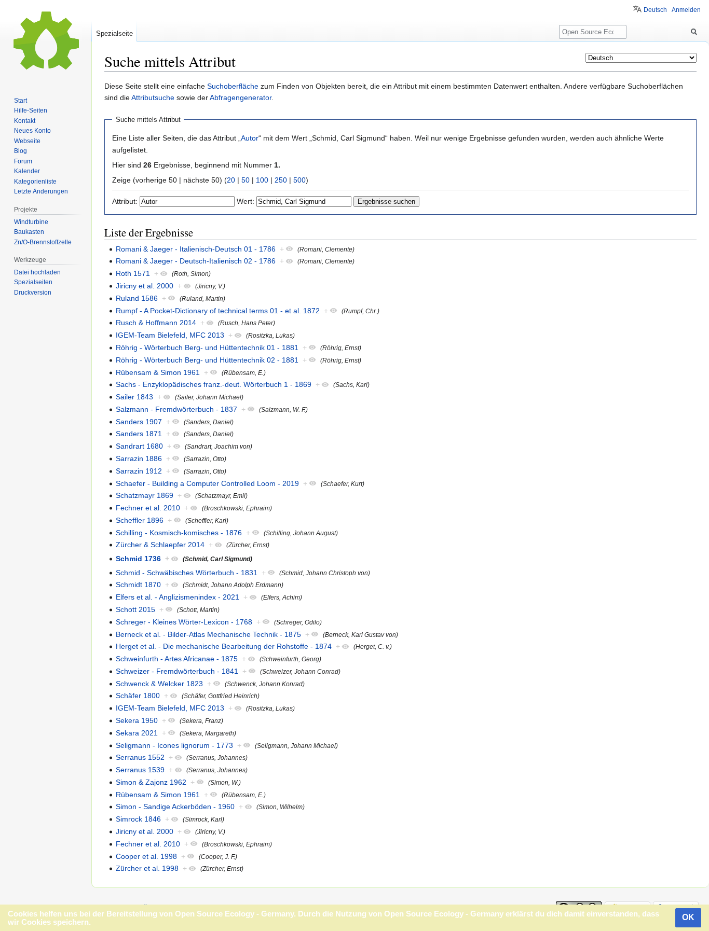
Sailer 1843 (134, 397)
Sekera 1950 (137, 720)
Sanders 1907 (139, 422)
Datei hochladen (37, 272)
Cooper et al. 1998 (146, 856)
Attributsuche (152, 97)
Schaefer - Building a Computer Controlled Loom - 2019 (207, 483)
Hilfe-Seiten (30, 110)
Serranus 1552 (140, 757)
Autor (249, 138)
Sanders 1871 (139, 433)
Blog (20, 151)
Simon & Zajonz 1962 (151, 782)
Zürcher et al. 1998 (147, 868)
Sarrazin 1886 (139, 458)
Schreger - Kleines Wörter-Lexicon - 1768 (184, 622)
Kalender (27, 171)
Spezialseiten (33, 282)
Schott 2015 (135, 609)
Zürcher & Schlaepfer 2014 (160, 544)
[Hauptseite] (45, 41)
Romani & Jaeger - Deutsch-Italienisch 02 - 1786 (196, 261)
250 (281, 180)
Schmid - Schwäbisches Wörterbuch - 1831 (186, 572)
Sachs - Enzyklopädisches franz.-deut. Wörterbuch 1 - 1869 (213, 384)
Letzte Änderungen (41, 191)
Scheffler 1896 (139, 520)
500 (299, 180)
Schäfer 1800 (138, 695)
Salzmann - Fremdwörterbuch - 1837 (176, 409)
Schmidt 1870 (138, 584)
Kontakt (24, 120)
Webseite (27, 141)
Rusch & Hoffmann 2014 (156, 322)
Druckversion (32, 292)
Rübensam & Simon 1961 (158, 372)
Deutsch (655, 9)
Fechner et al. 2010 (148, 508)
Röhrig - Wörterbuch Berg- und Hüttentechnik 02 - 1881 (207, 360)
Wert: (245, 201)
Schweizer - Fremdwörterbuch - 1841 (177, 671)
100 (262, 180)
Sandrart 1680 (139, 446)
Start (20, 100)
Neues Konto (32, 130)
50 (245, 180)
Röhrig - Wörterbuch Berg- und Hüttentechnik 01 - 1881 (207, 347)
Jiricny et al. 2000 (144, 286)
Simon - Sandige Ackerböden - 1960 (175, 806)
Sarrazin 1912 (139, 471)
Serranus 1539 (140, 770)
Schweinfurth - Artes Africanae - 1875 (177, 659)
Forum (23, 161)
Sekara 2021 (137, 733)
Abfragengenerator (240, 97)
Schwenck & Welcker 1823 (159, 683)
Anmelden (686, 9)
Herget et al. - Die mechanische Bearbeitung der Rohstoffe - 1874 (224, 646)
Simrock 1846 (138, 819)
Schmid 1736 (138, 558)
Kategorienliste (35, 181)
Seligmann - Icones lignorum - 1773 (174, 745)
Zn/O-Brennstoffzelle (43, 242)
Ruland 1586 (137, 298)
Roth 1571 (133, 273)
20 (231, 180)
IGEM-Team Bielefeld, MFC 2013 (170, 335)
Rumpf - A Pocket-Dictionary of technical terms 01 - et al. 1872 (218, 311)
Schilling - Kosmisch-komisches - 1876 (179, 533)
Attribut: (125, 201)
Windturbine (31, 222)
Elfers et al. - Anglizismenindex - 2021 (177, 597)
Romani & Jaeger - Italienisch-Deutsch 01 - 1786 (196, 249)
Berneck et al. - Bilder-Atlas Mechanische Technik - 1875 (208, 634)
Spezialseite (114, 33)
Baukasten (29, 231)
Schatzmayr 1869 (144, 495)
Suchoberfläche (232, 86)
